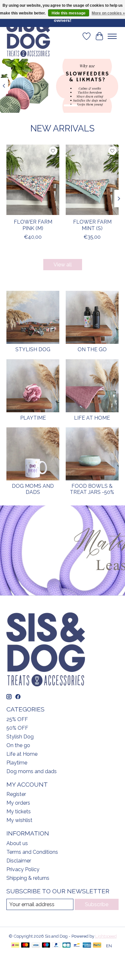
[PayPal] (56, 945)
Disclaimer (18, 861)
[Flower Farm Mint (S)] (92, 180)
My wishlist (19, 820)
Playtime (33, 418)
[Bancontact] (77, 945)
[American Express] (87, 945)
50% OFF (17, 728)
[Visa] (36, 945)
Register (16, 794)
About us (17, 843)
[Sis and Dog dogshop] (28, 36)
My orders (18, 803)
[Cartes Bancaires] (67, 945)
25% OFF (17, 719)
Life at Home (92, 418)
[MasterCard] (25, 945)
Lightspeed (106, 936)
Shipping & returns (27, 878)
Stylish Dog (32, 349)
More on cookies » (108, 13)
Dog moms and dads (33, 489)
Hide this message (69, 13)
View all (63, 265)
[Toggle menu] (112, 36)
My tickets (18, 811)
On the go (92, 349)
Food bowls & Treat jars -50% (92, 489)
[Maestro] (46, 945)
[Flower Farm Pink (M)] (32, 180)
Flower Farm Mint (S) (92, 225)
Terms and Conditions (32, 852)
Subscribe (96, 904)
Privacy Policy (22, 869)
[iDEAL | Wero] (15, 945)
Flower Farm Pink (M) (33, 225)
